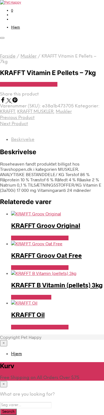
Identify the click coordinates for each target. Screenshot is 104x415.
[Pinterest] (15, 101)
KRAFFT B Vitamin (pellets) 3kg (57, 285)
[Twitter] (9, 101)
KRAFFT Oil (28, 314)
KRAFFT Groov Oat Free (46, 255)
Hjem (15, 27)
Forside (8, 56)
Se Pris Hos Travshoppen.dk (28, 84)
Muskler (29, 56)
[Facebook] (3, 101)
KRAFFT (7, 111)
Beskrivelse (22, 139)
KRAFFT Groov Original (45, 225)
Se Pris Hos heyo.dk (31, 297)
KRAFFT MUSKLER (35, 111)
